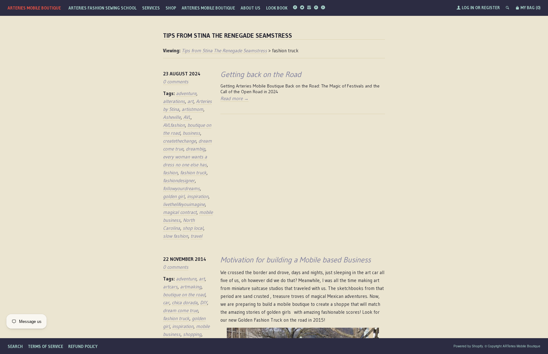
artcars (170, 287)
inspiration (197, 196)
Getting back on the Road (260, 74)
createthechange (179, 141)
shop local (193, 228)
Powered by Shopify (468, 346)
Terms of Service (45, 346)
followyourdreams (181, 188)
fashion (170, 173)
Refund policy (82, 346)
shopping (192, 334)
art (190, 101)
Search (15, 346)
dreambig (195, 149)
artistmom (192, 109)
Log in (468, 7)
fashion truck (193, 173)
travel (196, 236)
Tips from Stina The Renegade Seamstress (224, 51)
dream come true (180, 310)
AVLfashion (174, 125)
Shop (171, 7)
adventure (186, 93)
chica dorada (185, 302)
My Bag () (529, 7)
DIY (203, 302)
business (191, 133)
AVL (187, 117)
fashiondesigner (179, 180)
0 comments (175, 82)
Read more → (234, 98)
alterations (174, 101)
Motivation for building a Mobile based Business (295, 259)
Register (490, 7)
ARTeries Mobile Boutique (34, 7)
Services (151, 7)
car (166, 302)
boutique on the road (184, 295)
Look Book (276, 7)
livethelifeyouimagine (184, 204)
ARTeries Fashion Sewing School (102, 7)
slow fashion (175, 236)
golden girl (174, 196)
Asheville (172, 117)
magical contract (180, 212)
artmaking (190, 287)
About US (250, 7)
